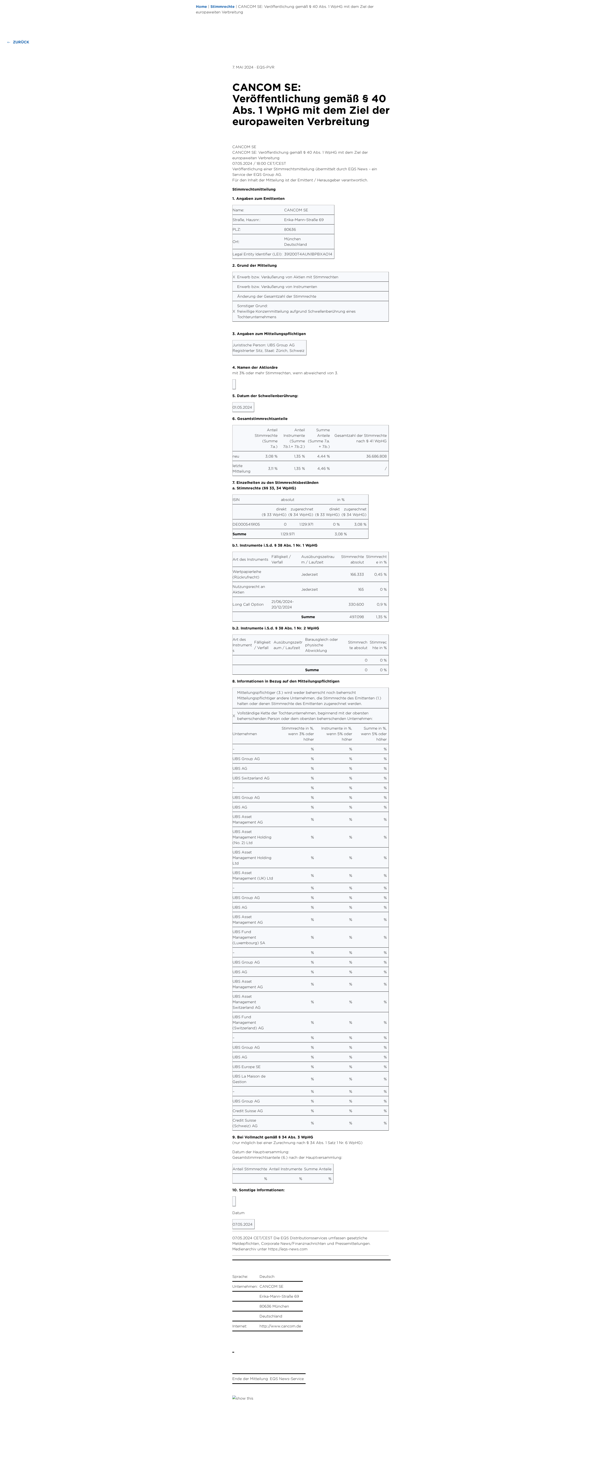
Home (201, 6)
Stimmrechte (222, 6)
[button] (18, 42)
